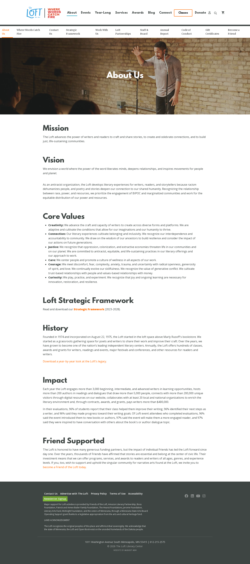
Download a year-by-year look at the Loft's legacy (74, 361)
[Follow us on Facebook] (186, 496)
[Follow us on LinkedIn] (192, 496)
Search (215, 13)
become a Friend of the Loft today (64, 467)
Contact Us (50, 493)
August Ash (130, 550)
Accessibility (135, 493)
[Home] (44, 13)
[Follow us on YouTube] (198, 496)
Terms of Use (118, 493)
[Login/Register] (209, 13)
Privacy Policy (99, 493)
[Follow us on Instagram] (203, 496)
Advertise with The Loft (74, 493)
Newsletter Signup (55, 498)
